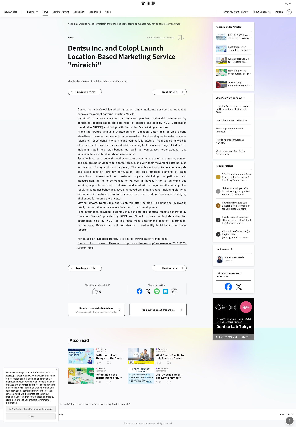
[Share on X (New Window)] (148, 291)
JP (286, 3)
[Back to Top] (290, 421)
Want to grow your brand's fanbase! (229, 130)
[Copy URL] (174, 291)
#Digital (95, 81)
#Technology (107, 81)
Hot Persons (222, 249)
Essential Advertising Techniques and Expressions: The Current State (233, 109)
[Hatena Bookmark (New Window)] (165, 291)
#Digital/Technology (78, 81)
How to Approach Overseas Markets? (230, 141)
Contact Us (285, 414)
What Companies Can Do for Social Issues (230, 152)
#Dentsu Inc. (121, 81)
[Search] (289, 11)
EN (290, 3)
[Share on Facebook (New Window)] (139, 291)
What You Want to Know (229, 97)
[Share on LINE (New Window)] (157, 291)
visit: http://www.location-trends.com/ (144, 238)
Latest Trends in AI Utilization (231, 120)
